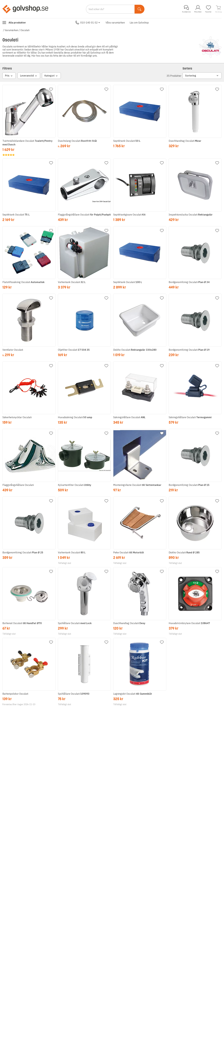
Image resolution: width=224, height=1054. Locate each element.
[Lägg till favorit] (51, 89)
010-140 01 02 (89, 22)
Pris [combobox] (7, 75)
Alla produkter (17, 22)
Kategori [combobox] (49, 75)
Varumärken (11, 30)
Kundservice (186, 12)
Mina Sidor (198, 12)
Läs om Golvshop (139, 22)
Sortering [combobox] (190, 75)
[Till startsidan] (25, 9)
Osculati (24, 30)
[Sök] (139, 9)
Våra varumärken (115, 22)
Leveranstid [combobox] (27, 75)
